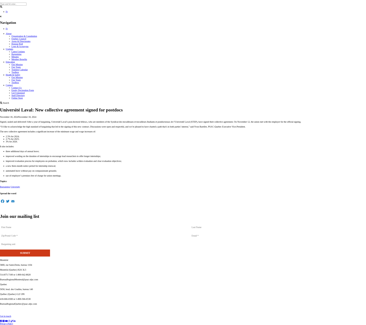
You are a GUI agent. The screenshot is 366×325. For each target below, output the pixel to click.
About (8, 33)
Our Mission (17, 64)
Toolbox (15, 72)
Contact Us (16, 88)
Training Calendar (19, 69)
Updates (9, 49)
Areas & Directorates (20, 41)
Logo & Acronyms (19, 46)
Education (10, 62)
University (15, 187)
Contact (9, 85)
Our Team (16, 67)
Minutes (15, 57)
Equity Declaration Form (22, 90)
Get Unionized (18, 93)
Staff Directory (18, 95)
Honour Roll (17, 44)
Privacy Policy (6, 323)
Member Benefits (19, 59)
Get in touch (5, 316)
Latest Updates (18, 51)
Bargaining (16, 54)
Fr (7, 11)
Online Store (17, 98)
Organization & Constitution (24, 36)
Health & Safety (13, 75)
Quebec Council (18, 39)
